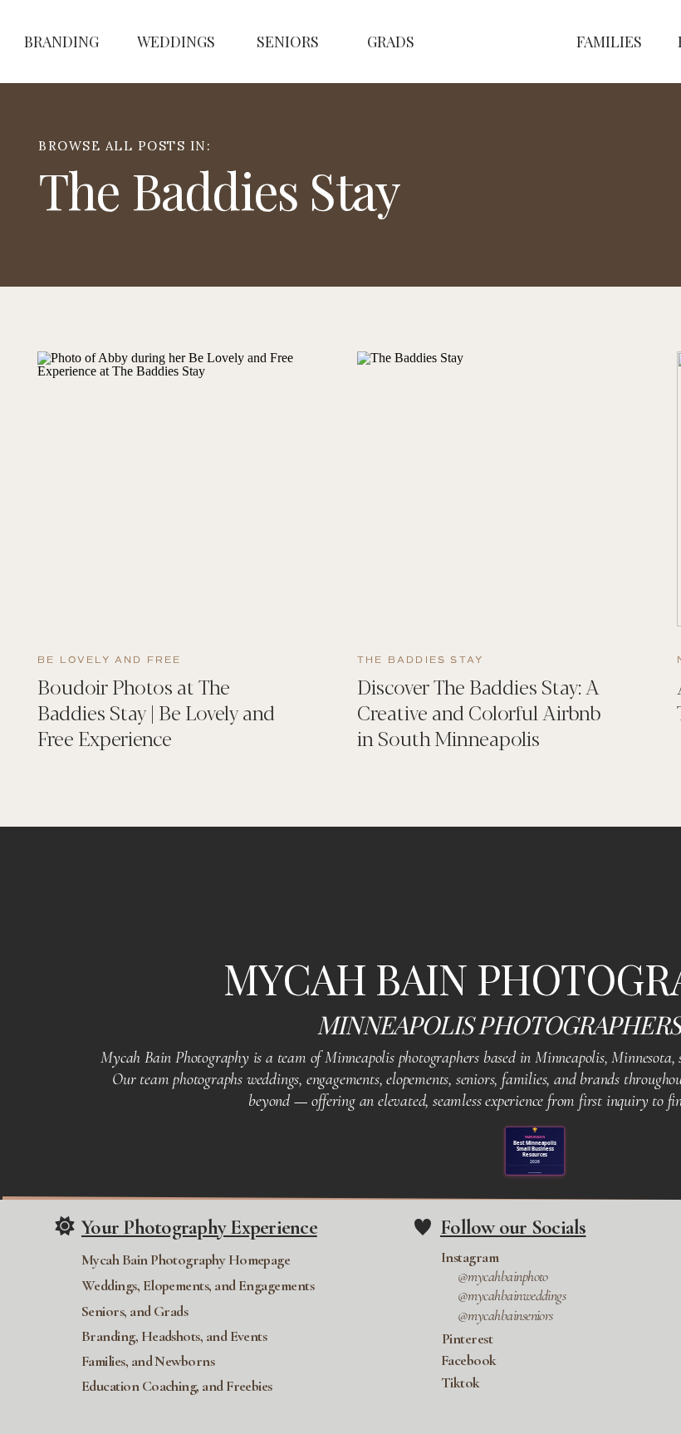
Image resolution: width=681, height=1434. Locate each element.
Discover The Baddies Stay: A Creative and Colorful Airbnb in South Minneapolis (479, 711)
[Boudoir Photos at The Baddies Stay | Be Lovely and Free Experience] (176, 488)
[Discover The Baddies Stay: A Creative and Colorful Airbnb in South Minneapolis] (496, 488)
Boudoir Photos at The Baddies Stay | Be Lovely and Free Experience (156, 711)
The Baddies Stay (420, 660)
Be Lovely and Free (109, 660)
